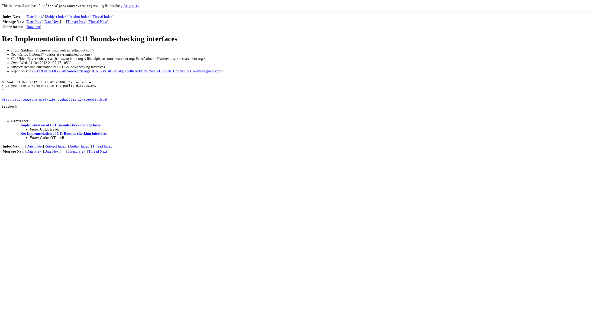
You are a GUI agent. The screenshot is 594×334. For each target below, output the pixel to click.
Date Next (52, 22)
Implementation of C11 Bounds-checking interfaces (60, 125)
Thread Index (102, 17)
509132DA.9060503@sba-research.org (60, 71)
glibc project (130, 6)
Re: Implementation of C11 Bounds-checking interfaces (63, 133)
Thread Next (98, 22)
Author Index (79, 17)
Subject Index (56, 17)
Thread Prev (76, 22)
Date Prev (34, 22)
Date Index (35, 17)
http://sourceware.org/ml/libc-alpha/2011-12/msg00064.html (55, 99)
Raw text (33, 27)
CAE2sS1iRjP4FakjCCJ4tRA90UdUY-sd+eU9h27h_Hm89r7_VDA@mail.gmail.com (157, 71)
